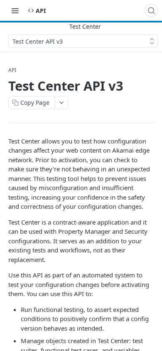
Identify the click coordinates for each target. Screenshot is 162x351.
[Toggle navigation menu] (15, 10)
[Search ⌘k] (151, 10)
